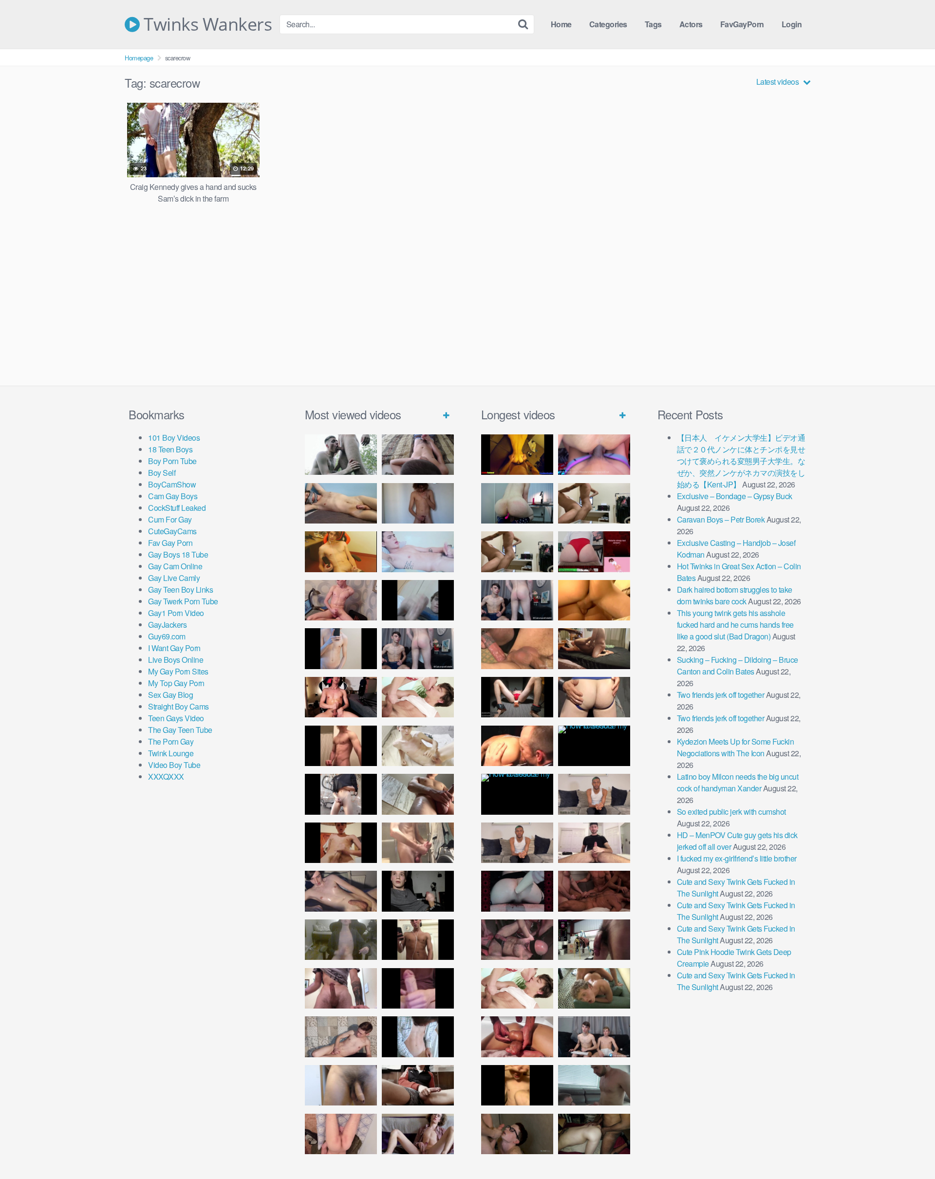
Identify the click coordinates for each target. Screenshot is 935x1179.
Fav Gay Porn (170, 542)
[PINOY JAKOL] (418, 551)
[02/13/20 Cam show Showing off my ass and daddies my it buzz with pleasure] (517, 503)
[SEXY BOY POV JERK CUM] (418, 454)
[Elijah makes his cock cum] (341, 697)
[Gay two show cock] (594, 1036)
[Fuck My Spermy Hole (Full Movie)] (594, 600)
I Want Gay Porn (174, 648)
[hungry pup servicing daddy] (517, 697)
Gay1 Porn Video (176, 612)
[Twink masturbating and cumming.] (341, 843)
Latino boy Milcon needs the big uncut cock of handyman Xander (738, 782)
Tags (653, 24)
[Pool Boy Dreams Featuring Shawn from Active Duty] (594, 988)
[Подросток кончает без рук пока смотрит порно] (341, 503)
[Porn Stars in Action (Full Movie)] (594, 891)
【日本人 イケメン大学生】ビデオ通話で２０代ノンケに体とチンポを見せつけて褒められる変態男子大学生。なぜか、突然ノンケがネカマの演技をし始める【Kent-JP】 (741, 461)
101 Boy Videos (174, 437)
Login (792, 24)
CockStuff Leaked (177, 507)
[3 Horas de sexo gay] (594, 503)
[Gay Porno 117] (517, 939)
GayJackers (167, 624)
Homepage (139, 57)
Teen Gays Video (176, 718)
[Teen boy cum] (341, 939)
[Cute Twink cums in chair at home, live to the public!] (341, 551)
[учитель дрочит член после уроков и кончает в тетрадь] (341, 600)
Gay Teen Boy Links (180, 589)
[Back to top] (908, 1148)
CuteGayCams (172, 531)
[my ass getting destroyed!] (594, 1134)
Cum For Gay (170, 519)
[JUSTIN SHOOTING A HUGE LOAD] (341, 746)
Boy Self (161, 472)
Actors (691, 24)
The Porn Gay (170, 741)
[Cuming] (418, 600)
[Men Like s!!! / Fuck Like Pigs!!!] (517, 648)
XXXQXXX (166, 776)
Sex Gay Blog (170, 694)
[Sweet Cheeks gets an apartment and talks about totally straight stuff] (594, 551)
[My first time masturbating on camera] (418, 1036)
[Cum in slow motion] (418, 1085)
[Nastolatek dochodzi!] (418, 1134)
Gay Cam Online (175, 566)
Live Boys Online (175, 659)
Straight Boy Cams (178, 706)
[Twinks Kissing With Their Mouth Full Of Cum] (418, 697)
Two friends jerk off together (721, 694)
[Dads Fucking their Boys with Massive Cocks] (517, 746)
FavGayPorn (742, 24)
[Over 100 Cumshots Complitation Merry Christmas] (594, 939)
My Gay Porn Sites (178, 671)
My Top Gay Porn (176, 683)
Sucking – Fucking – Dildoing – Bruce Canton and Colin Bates (737, 665)
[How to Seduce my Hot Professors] (594, 746)
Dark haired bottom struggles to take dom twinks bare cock (734, 595)
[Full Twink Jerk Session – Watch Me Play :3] (418, 746)
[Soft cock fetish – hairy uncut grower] (341, 1085)
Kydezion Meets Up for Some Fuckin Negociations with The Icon (735, 747)
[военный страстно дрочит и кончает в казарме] (341, 1134)
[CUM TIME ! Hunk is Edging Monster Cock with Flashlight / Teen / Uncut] (418, 794)
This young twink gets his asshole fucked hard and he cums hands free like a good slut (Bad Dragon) (735, 624)
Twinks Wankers (206, 24)
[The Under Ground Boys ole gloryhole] (594, 697)
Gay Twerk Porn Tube (183, 601)
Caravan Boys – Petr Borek (721, 519)
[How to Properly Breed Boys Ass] (517, 1085)
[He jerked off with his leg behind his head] (341, 1036)
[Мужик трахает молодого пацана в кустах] (341, 454)
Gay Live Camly (174, 577)
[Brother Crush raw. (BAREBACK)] (517, 1134)
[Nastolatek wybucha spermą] (418, 503)
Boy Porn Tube (172, 461)
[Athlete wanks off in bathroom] (418, 939)
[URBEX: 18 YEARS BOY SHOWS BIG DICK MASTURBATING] (341, 794)
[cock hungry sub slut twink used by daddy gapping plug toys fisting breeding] (517, 454)
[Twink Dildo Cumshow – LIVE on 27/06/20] (341, 891)
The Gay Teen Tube (180, 729)
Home (561, 24)
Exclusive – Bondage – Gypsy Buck (734, 496)
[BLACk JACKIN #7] (594, 794)
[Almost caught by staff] (341, 648)
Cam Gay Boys (172, 496)
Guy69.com (167, 636)
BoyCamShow (172, 484)
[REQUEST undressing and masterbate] (418, 843)
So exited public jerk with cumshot (731, 811)
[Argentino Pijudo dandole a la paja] (418, 891)
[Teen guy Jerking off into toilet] (341, 988)
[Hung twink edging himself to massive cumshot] (418, 988)
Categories (608, 24)
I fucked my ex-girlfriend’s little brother (737, 858)
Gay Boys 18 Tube (178, 554)
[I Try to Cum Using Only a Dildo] (517, 891)
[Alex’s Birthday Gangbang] (594, 1085)
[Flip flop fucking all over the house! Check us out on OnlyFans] (594, 648)
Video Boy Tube (174, 764)
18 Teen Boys (170, 449)
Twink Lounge (170, 753)
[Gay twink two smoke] (418, 648)
